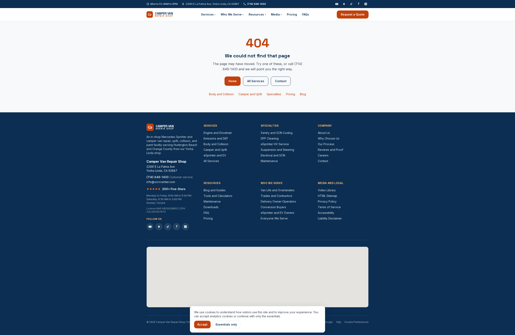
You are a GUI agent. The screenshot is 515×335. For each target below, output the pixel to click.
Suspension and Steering (277, 149)
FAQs (305, 14)
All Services (255, 81)
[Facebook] (358, 4)
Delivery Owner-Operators (278, 201)
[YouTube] (337, 4)
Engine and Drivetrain (218, 132)
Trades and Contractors (276, 195)
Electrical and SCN (273, 155)
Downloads (211, 207)
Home (233, 81)
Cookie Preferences (356, 322)
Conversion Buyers (273, 207)
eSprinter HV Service (275, 144)
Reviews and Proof (330, 149)
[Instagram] (366, 4)
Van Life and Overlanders (278, 190)
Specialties (274, 94)
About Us (324, 132)
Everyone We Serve (274, 218)
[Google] (344, 4)
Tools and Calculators (218, 195)
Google (328, 322)
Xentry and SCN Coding (277, 132)
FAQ (206, 212)
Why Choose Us (328, 138)
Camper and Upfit (250, 94)
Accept (202, 324)
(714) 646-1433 (256, 3)
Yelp (338, 322)
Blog (303, 94)
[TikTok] (351, 4)
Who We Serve (232, 14)
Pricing (292, 14)
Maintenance (269, 161)
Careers (323, 155)
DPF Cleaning (270, 138)
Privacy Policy (327, 201)
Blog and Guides (215, 190)
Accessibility (326, 212)
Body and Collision (221, 94)
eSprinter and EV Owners (277, 212)
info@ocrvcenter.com (160, 182)
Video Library (327, 190)
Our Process (326, 144)
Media (276, 14)
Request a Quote (353, 14)
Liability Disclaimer (330, 218)
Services (208, 14)
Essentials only (226, 324)
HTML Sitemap (327, 195)
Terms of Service (329, 207)
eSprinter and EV (215, 155)
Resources (257, 14)
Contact (280, 81)
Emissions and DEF (216, 138)
